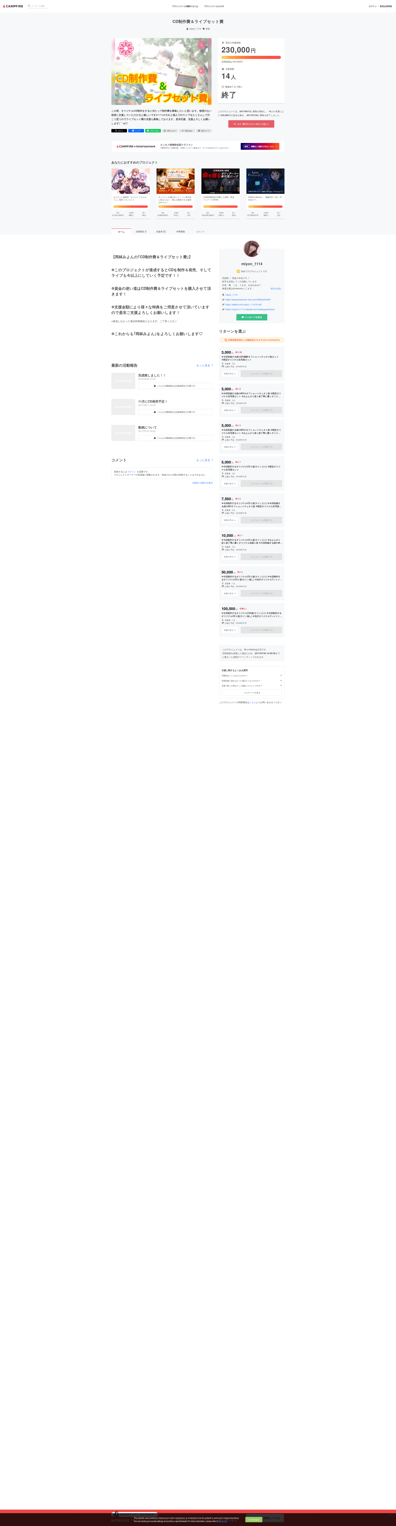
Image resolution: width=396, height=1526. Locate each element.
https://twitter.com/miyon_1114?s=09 (243, 304)
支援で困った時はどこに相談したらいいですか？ (242, 685)
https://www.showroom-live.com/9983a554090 (248, 299)
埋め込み (188, 130)
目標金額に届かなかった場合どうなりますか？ (241, 680)
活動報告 (141, 231)
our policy (223, 1521)
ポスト (121, 130)
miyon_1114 (195, 28)
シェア (137, 130)
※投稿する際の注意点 (202, 482)
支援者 (160, 231)
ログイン (373, 6)
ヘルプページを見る (251, 692)
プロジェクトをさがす (214, 6)
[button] (260, 146)
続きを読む (276, 288)
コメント (200, 231)
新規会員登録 (386, 6)
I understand (254, 1519)
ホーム (121, 231)
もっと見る (203, 365)
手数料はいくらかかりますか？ (235, 675)
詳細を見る (228, 373)
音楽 (208, 28)
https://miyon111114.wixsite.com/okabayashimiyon (250, 309)
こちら (252, 702)
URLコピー (171, 130)
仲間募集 (180, 231)
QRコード (205, 130)
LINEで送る (154, 130)
